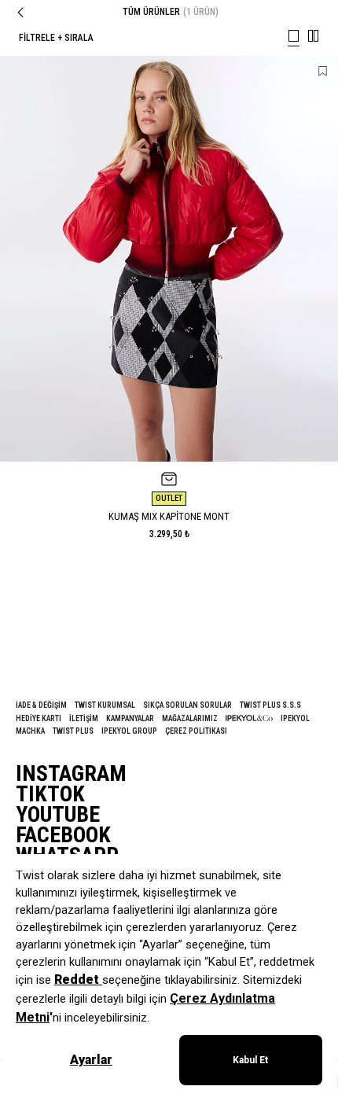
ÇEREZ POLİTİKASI (196, 731)
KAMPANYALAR (130, 718)
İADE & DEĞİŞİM (41, 705)
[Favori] (323, 71)
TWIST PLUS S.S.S (270, 705)
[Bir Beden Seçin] (169, 478)
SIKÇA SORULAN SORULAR (187, 705)
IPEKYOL (295, 718)
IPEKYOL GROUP (129, 731)
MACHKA (30, 731)
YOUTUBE (58, 815)
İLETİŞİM (83, 718)
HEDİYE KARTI (38, 718)
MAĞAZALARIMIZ (190, 718)
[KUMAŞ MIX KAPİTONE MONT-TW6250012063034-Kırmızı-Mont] (169, 259)
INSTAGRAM (71, 774)
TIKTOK (50, 794)
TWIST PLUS (73, 731)
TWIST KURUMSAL (105, 705)
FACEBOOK (63, 835)
